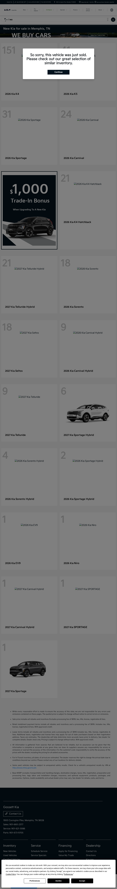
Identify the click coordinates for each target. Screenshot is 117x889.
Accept (82, 881)
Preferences (35, 881)
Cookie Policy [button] (11, 874)
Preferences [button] (68, 874)
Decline (58, 881)
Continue (58, 72)
